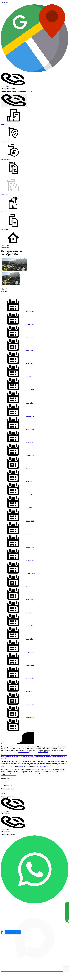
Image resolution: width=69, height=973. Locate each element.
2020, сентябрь (5, 247)
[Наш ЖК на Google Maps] (34, 72)
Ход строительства (6, 245)
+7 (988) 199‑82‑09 (43, 752)
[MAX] (34, 971)
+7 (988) (6, 812)
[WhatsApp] (34, 903)
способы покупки (23, 752)
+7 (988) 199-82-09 (6, 87)
